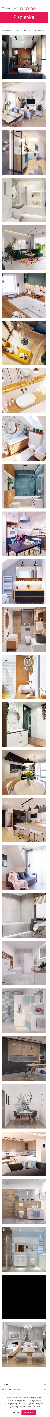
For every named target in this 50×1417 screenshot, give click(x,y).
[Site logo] (24, 8)
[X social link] (20, 2)
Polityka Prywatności (36, 1362)
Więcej (16, 1412)
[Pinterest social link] (27, 2)
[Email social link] (24, 2)
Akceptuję (28, 1412)
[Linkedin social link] (31, 2)
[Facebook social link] (17, 2)
